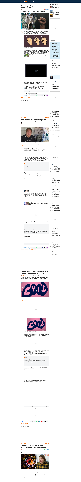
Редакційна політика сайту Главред (32, 93)
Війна (54, 13)
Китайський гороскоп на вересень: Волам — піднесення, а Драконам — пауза (55, 49)
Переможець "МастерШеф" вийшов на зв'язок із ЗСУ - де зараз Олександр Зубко (55, 53)
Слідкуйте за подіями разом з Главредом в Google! (26, 95)
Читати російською (46, 117)
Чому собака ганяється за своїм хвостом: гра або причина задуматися (34, 86)
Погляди (33, 1)
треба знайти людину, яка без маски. (36, 381)
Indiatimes (33, 314)
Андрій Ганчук (24, 275)
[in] (47, 95)
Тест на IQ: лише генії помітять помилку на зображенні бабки (33, 402)
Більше (59, 4)
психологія (22, 423)
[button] (21, 1)
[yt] (41, 95)
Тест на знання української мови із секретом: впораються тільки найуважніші (35, 401)
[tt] (44, 95)
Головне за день (54, 4)
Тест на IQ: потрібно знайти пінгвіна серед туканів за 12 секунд (55, 46)
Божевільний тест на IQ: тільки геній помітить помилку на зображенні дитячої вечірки (36, 403)
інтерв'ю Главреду (26, 148)
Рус (52, 1)
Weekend (48, 1)
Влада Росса (29, 169)
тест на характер (28, 97)
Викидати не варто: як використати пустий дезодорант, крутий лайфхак (55, 43)
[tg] (39, 95)
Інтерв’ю (40, 1)
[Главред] (25, 1)
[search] (59, 1)
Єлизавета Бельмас (25, 9)
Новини (29, 1)
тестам (39, 299)
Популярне (44, 1)
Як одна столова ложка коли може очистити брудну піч (32, 87)
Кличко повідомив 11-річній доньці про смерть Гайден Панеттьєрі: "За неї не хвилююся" (55, 56)
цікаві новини (23, 97)
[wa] (36, 95)
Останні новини (53, 60)
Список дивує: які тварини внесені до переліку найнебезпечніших (34, 88)
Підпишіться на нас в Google (46, 9)
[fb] (42, 95)
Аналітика (36, 1)
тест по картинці (27, 423)
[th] (38, 95)
